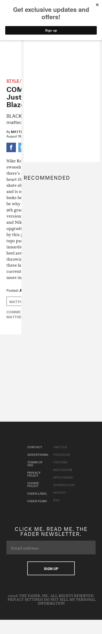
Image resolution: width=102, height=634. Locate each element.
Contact (34, 446)
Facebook (61, 454)
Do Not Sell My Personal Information (67, 602)
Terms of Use (35, 463)
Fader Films (37, 500)
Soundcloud (64, 484)
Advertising (37, 454)
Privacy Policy (34, 473)
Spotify (59, 492)
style (12, 80)
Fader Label (37, 493)
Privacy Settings (25, 600)
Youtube (60, 461)
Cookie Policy (33, 484)
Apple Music (63, 476)
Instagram (62, 469)
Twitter (60, 446)
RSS (56, 499)
